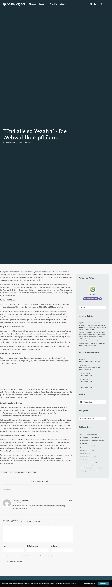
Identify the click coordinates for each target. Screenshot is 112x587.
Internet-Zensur (85, 453)
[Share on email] (47, 481)
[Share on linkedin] (38, 481)
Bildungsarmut (92, 434)
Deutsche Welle (85, 440)
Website (54, 546)
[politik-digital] (14, 4)
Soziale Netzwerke (31, 472)
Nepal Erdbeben (84, 459)
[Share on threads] (33, 481)
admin (29, 142)
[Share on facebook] (29, 481)
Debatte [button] (42, 4)
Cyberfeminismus (95, 437)
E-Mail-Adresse (33, 546)
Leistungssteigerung (86, 456)
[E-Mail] (100, 298)
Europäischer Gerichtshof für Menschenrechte (92, 446)
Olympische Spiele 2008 (86, 465)
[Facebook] (96, 4)
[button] (108, 4)
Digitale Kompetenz (98, 440)
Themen (32, 4)
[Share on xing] (45, 481)
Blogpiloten (84, 437)
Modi (96, 456)
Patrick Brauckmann (20, 500)
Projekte (53, 4)
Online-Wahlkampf (19, 472)
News (20, 142)
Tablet (98, 471)
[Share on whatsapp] (40, 481)
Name (5, 546)
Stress (91, 471)
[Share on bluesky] (42, 481)
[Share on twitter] (31, 481)
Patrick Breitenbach (86, 468)
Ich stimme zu (103, 583)
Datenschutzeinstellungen (89, 583)
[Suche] (92, 307)
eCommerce (83, 443)
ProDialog (83, 471)
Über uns (63, 4)
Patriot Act (97, 468)
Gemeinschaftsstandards (87, 450)
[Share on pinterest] (35, 481)
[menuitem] (32, 4)
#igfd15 (82, 434)
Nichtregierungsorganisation (88, 462)
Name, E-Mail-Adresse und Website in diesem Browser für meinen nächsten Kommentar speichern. (30, 556)
